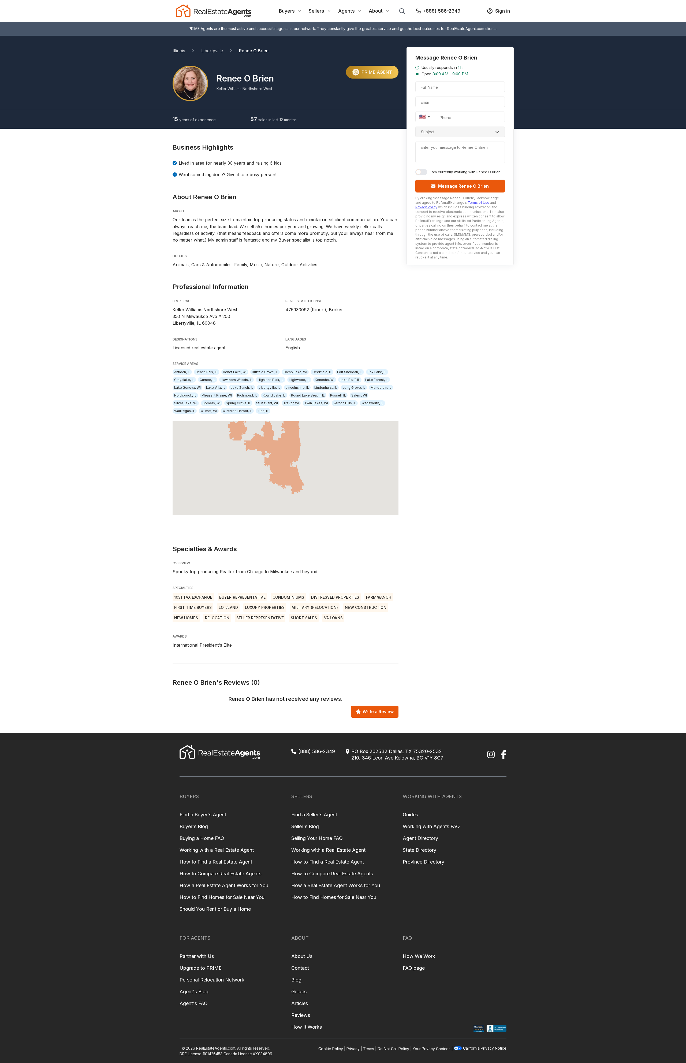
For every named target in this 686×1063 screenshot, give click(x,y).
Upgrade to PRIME (201, 968)
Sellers (316, 11)
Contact (300, 968)
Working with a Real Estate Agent (217, 850)
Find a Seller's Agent (314, 814)
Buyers (287, 11)
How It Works (306, 1027)
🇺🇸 (422, 117)
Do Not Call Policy (393, 1048)
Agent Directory (420, 838)
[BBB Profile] (496, 1028)
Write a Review (378, 711)
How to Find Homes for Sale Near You (222, 897)
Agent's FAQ (194, 1003)
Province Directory (423, 862)
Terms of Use (478, 203)
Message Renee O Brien (463, 186)
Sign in (502, 11)
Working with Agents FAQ (431, 826)
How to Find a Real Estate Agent (216, 862)
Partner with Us (197, 956)
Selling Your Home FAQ (317, 838)
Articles (299, 1003)
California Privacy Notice (484, 1048)
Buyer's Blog (194, 826)
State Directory (419, 850)
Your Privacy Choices (431, 1048)
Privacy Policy (426, 207)
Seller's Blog (305, 826)
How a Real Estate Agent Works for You (224, 885)
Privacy (353, 1048)
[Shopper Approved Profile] (479, 1028)
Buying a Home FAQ (202, 838)
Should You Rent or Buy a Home (215, 909)
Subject (427, 131)
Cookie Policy (330, 1048)
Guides (410, 814)
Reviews (300, 1015)
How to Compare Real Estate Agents (220, 873)
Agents (346, 11)
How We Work (419, 956)
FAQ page (414, 968)
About (376, 11)
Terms (368, 1048)
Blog (296, 980)
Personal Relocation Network (212, 980)
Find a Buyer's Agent (203, 814)
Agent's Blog (194, 991)
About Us (301, 956)
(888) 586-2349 (442, 11)
